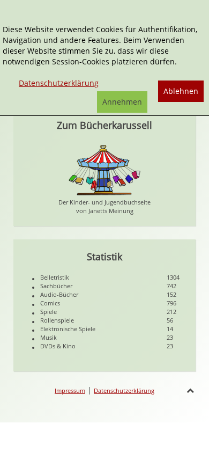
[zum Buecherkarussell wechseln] (104, 169)
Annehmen (122, 102)
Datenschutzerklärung (124, 390)
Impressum (70, 390)
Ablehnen (180, 91)
